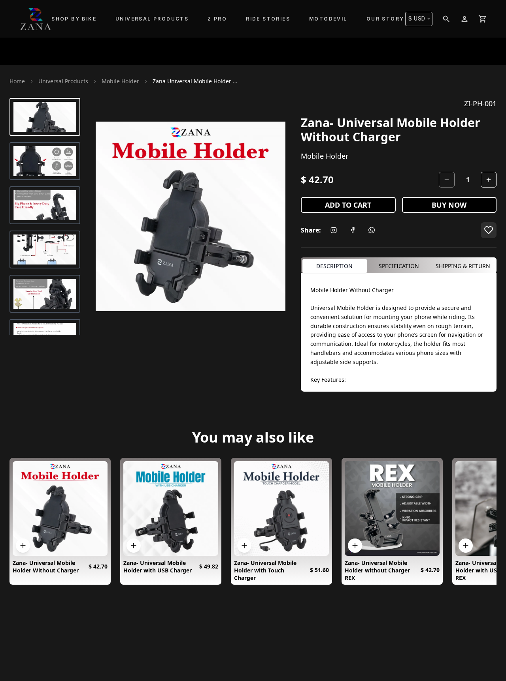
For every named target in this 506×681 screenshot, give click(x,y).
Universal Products (63, 81)
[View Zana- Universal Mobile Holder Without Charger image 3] (44, 205)
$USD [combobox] (416, 18)
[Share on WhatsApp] (371, 230)
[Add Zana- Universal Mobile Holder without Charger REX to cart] (355, 545)
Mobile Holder (120, 81)
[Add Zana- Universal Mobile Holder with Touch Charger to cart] (244, 545)
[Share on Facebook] (352, 230)
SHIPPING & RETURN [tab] (463, 266)
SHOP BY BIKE (73, 19)
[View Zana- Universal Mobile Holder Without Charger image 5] (44, 294)
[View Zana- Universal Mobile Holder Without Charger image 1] (44, 117)
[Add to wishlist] (489, 230)
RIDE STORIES (268, 19)
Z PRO (217, 19)
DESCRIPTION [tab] (334, 266)
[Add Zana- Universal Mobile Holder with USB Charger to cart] (133, 545)
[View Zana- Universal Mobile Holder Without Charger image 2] (44, 161)
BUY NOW (449, 205)
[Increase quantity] (489, 180)
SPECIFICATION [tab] (399, 266)
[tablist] (399, 265)
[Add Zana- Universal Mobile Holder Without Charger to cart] (23, 545)
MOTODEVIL (328, 19)
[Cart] (482, 19)
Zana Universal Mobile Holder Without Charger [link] (196, 81)
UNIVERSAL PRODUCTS (152, 19)
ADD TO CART (348, 205)
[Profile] (464, 19)
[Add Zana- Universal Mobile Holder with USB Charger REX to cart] (466, 545)
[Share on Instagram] (333, 230)
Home (17, 81)
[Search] (446, 19)
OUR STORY (385, 19)
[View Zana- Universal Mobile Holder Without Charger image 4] (44, 249)
